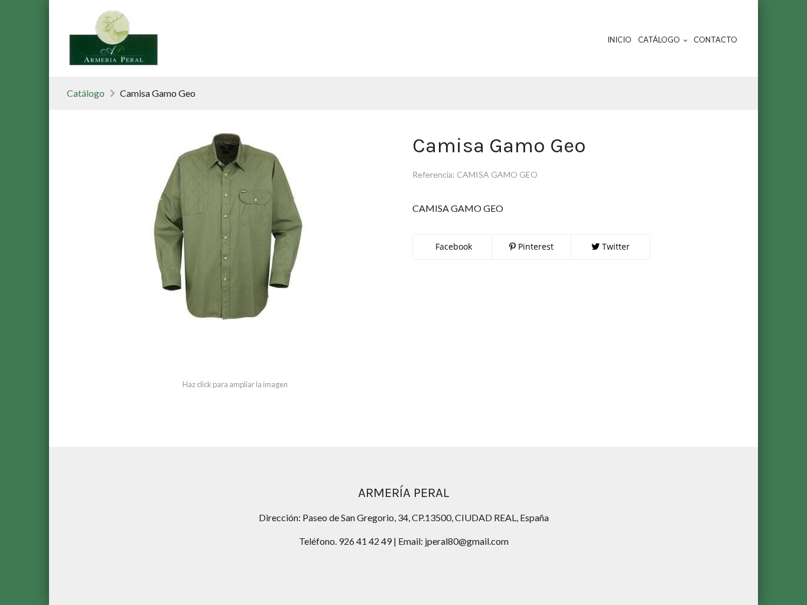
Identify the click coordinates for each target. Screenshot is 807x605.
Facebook (452, 246)
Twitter (615, 246)
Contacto (715, 39)
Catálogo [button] (659, 39)
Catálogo (86, 93)
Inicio (619, 39)
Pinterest (535, 246)
